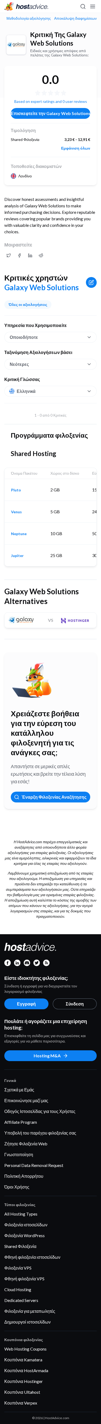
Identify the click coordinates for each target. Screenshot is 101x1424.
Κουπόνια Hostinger (23, 1381)
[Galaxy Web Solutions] (16, 45)
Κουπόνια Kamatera (23, 1359)
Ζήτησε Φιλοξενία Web (25, 1143)
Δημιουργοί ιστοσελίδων (27, 1321)
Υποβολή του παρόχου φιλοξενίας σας (40, 1132)
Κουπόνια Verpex (20, 1402)
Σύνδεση (75, 1003)
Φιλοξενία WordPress (24, 1235)
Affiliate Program (20, 1122)
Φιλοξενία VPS (18, 1267)
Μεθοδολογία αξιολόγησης (28, 18)
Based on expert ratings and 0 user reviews (50, 101)
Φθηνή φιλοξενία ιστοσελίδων (32, 1257)
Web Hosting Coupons (25, 1348)
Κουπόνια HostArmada (26, 1370)
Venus (16, 512)
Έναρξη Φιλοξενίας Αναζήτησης (54, 796)
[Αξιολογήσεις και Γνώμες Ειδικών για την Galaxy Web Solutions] (8, 255)
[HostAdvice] (26, 6)
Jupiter (17, 556)
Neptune (19, 534)
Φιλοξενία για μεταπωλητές (29, 1311)
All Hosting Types (20, 1213)
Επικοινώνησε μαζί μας (26, 1100)
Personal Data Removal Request (33, 1165)
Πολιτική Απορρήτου (23, 1176)
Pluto (16, 490)
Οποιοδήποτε (24, 337)
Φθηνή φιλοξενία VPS (24, 1278)
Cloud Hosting (17, 1289)
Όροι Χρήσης (16, 1186)
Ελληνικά (26, 391)
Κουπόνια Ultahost (22, 1392)
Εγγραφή (26, 1003)
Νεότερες (19, 364)
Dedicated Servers (21, 1300)
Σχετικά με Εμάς (19, 1089)
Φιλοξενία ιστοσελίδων (25, 1224)
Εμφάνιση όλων (75, 148)
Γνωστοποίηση (18, 1154)
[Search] (82, 6)
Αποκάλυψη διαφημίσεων (75, 18)
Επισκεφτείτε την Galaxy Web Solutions (50, 113)
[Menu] (92, 6)
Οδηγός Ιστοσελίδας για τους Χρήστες (39, 1111)
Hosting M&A (47, 1055)
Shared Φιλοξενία (20, 1246)
